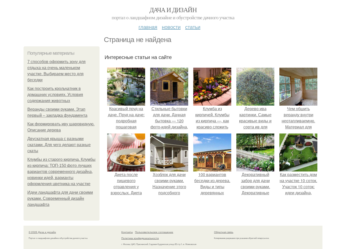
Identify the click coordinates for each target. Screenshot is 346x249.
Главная (148, 26)
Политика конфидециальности (140, 238)
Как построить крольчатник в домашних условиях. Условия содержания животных (55, 94)
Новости (171, 26)
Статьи (192, 26)
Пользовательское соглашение (154, 232)
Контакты (127, 232)
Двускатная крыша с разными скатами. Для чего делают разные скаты (59, 145)
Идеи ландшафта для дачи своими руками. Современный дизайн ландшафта (60, 198)
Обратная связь (223, 232)
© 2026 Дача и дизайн (42, 232)
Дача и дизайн (173, 9)
